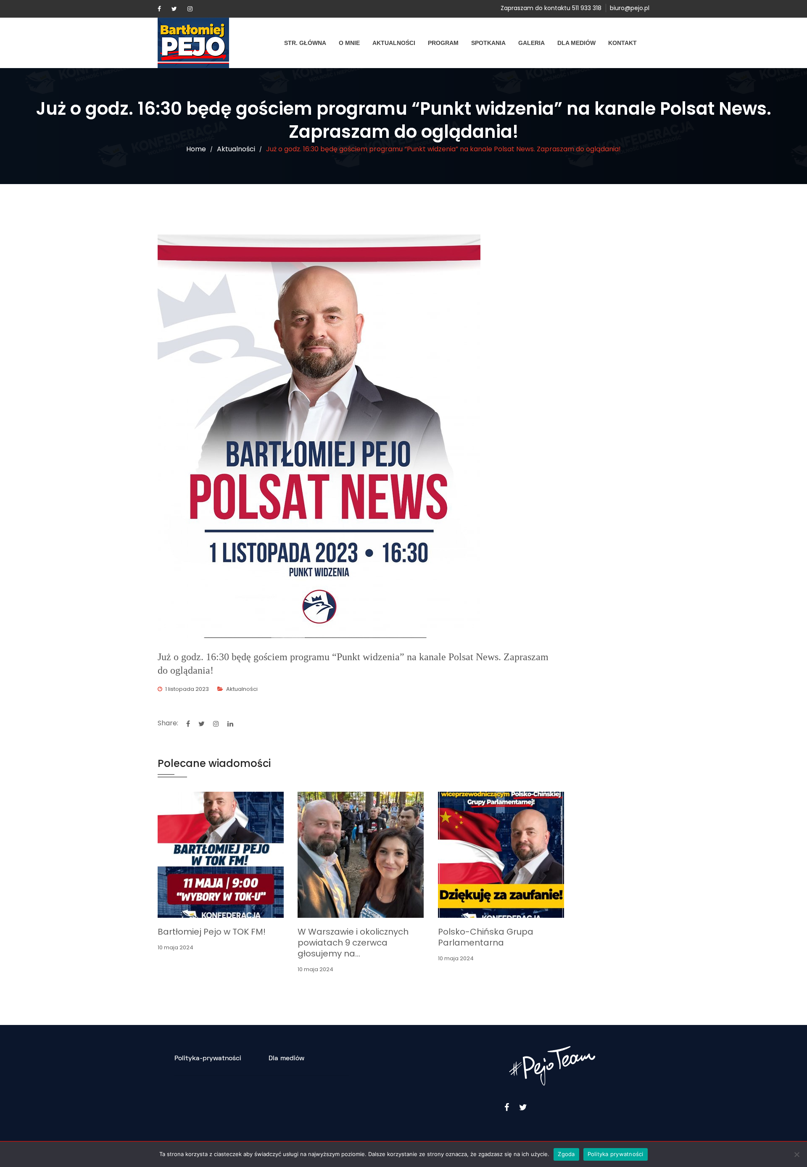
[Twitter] (174, 9)
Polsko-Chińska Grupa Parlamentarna (485, 937)
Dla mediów (576, 43)
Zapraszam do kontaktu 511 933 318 (551, 8)
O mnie (349, 43)
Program (443, 43)
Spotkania (488, 43)
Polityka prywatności (615, 1154)
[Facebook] (159, 9)
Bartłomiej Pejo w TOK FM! (212, 931)
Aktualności (393, 43)
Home (196, 149)
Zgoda (566, 1154)
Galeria (531, 43)
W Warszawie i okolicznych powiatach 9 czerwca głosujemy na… (353, 942)
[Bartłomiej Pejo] (193, 43)
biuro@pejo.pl (629, 8)
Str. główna (305, 43)
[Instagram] (190, 9)
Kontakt (622, 43)
